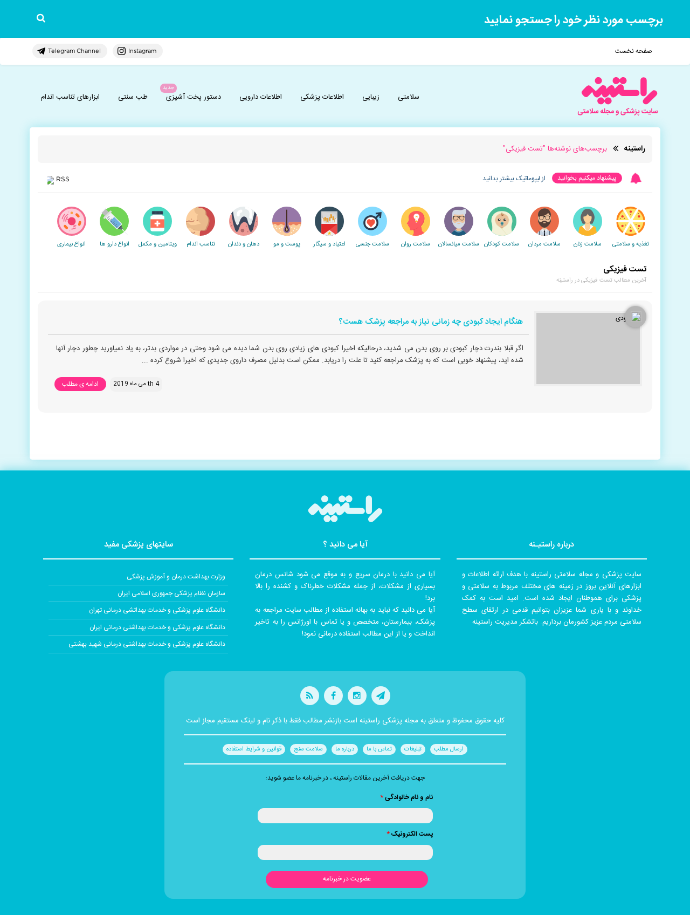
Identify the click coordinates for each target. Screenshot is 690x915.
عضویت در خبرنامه (347, 878)
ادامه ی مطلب (80, 384)
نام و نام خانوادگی (406, 797)
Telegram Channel (74, 50)
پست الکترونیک (410, 834)
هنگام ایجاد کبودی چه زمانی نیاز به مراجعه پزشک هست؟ (431, 322)
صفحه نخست (633, 51)
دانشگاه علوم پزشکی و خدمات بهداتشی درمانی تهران (157, 610)
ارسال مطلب (449, 749)
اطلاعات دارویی (260, 97)
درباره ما (344, 749)
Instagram (142, 50)
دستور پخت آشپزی (193, 97)
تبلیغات (413, 749)
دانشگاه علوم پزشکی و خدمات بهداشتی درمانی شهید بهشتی (146, 644)
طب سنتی (133, 97)
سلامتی (408, 97)
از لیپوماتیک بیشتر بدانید (514, 178)
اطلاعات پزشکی (322, 97)
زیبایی (371, 97)
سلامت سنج (308, 749)
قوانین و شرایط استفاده (253, 749)
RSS (63, 178)
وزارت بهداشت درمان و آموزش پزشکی (176, 576)
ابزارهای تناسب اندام (70, 97)
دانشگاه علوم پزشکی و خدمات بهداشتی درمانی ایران (157, 627)
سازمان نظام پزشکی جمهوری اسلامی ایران (171, 593)
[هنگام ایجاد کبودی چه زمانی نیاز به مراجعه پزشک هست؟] (588, 348)
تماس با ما (379, 749)
